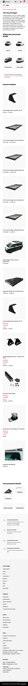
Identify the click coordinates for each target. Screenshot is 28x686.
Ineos (4, 571)
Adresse (5, 625)
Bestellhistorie (7, 622)
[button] (6, 5)
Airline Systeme (7, 601)
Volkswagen (6, 569)
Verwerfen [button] (23, 684)
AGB (4, 643)
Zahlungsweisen (7, 640)
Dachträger (10, 9)
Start (4, 9)
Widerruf (5, 638)
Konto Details (6, 620)
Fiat (4, 586)
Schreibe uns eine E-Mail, (10, 75)
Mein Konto (6, 617)
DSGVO (5, 645)
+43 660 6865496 (10, 662)
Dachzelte (5, 597)
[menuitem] (20, 2)
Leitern (5, 604)
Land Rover (6, 576)
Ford (4, 574)
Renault (5, 578)
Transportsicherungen (9, 609)
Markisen (5, 606)
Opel (4, 583)
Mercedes (5, 588)
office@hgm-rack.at (11, 664)
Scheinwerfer (6, 599)
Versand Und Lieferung (9, 636)
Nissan (5, 581)
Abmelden (5, 627)
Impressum (6, 648)
